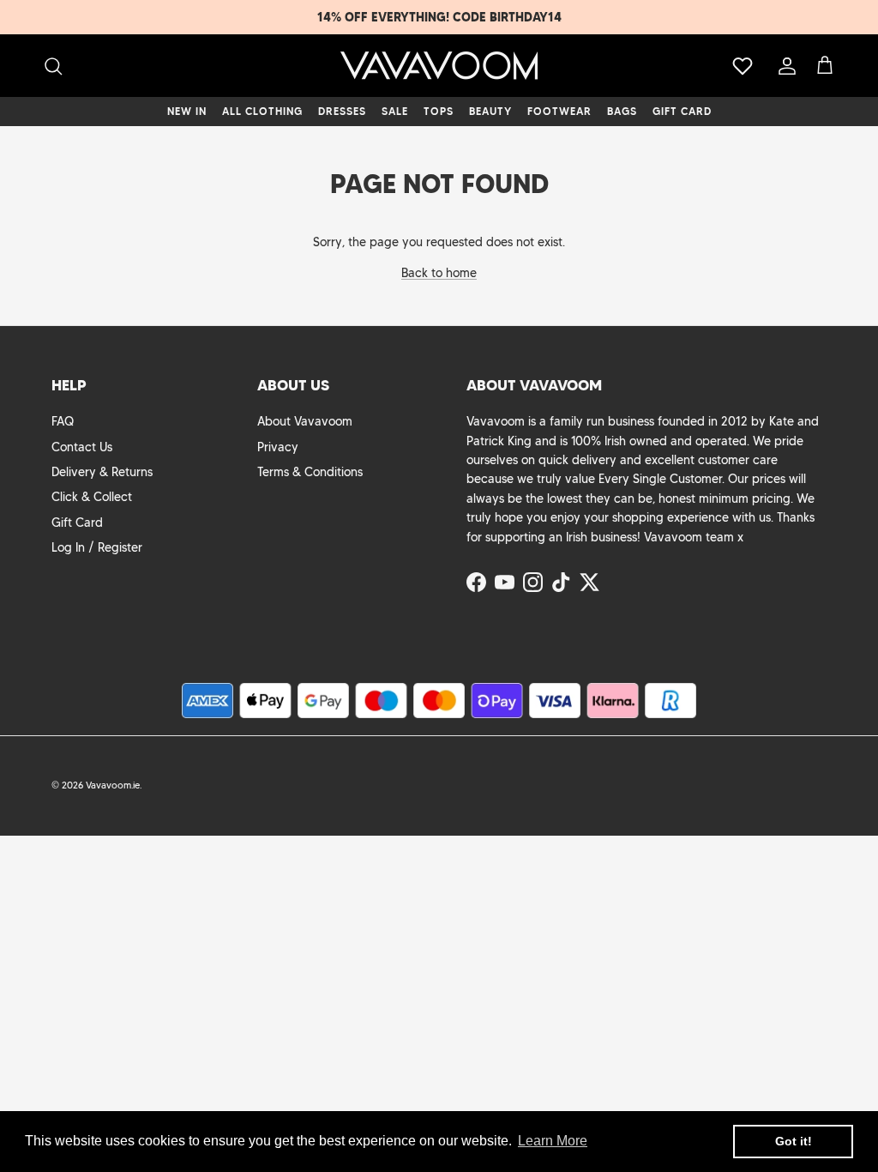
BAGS (622, 111)
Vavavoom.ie (113, 785)
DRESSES (342, 111)
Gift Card (77, 522)
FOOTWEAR (559, 111)
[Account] (783, 66)
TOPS (439, 111)
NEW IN (187, 111)
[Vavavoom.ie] (439, 65)
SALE (395, 111)
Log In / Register (96, 547)
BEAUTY (490, 111)
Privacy (277, 447)
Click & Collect (91, 496)
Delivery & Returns (102, 472)
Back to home (439, 273)
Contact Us (81, 447)
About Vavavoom (304, 421)
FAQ (62, 421)
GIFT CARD (682, 111)
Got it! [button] (793, 1141)
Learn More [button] (552, 1140)
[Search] (53, 66)
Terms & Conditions (310, 472)
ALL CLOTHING (262, 111)
